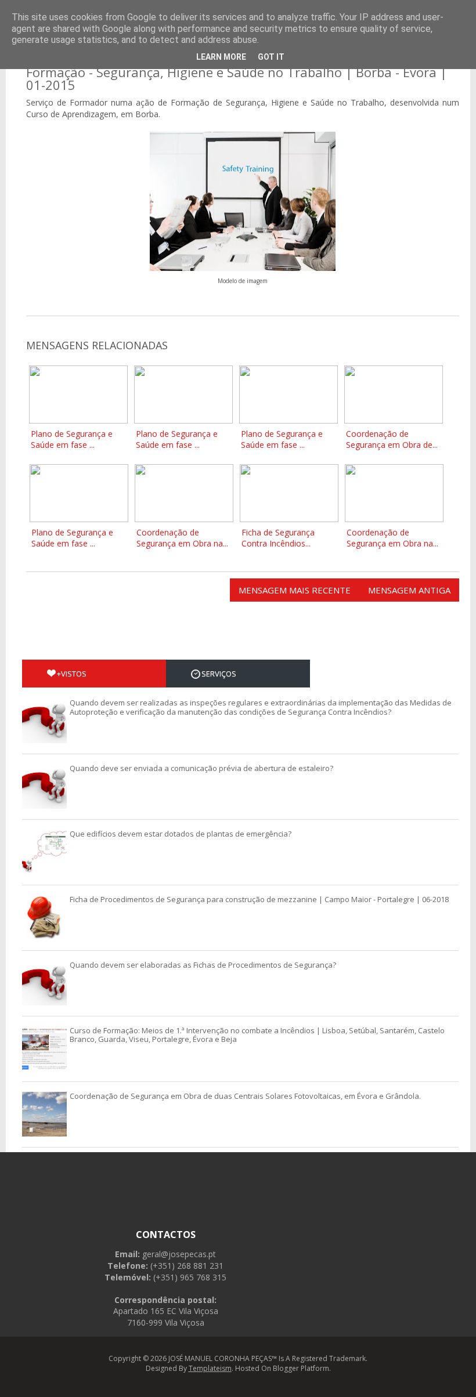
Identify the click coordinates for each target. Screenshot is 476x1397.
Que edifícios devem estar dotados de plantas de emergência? (180, 833)
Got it (271, 56)
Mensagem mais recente (295, 590)
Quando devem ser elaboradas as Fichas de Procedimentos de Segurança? (203, 965)
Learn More (221, 56)
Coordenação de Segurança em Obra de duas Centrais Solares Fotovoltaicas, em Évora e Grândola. (245, 1096)
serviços (218, 673)
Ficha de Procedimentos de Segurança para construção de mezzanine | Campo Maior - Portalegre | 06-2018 (259, 899)
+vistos (71, 673)
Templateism (210, 1368)
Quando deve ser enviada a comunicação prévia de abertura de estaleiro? (201, 768)
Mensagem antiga (409, 590)
